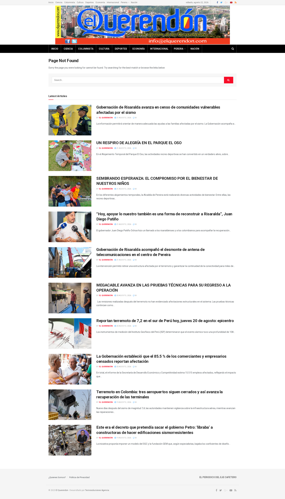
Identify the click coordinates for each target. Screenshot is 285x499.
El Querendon (62, 490)
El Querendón (106, 118)
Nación (134, 2)
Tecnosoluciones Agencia (97, 490)
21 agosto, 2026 (123, 118)
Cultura (80, 2)
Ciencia (58, 2)
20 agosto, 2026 (123, 295)
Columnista (69, 2)
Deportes (89, 2)
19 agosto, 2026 (123, 402)
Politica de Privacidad (79, 477)
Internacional (113, 2)
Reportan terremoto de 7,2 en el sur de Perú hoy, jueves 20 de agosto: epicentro (165, 320)
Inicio (50, 2)
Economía (100, 2)
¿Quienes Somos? (57, 477)
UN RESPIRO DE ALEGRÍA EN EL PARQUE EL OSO (138, 143)
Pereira (124, 2)
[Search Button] (228, 80)
